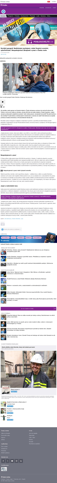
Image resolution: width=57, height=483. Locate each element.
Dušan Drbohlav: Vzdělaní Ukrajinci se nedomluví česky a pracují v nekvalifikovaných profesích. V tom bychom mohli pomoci (26, 197)
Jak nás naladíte (33, 433)
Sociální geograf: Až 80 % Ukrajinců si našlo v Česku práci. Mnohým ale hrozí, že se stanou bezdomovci (28, 128)
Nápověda (31, 435)
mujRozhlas (4, 234)
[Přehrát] (2, 102)
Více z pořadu (5, 313)
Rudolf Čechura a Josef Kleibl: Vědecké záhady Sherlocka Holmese (26, 278)
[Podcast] (1, 107)
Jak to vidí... (4, 54)
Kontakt (31, 441)
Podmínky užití (17, 479)
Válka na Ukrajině (5, 433)
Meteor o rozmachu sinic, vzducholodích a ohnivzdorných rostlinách (27, 285)
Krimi (13, 237)
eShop (3, 439)
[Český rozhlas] (5, 1)
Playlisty (32, 16)
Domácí (3, 16)
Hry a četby (5, 237)
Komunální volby (5, 435)
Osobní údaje (9, 479)
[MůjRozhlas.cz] (3, 61)
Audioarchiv (48, 7)
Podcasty (3, 450)
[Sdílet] (4, 107)
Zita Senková (7, 218)
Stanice (3, 437)
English (23, 479)
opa (22, 218)
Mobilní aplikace (5, 452)
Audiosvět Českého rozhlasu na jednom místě (11, 244)
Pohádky (20, 237)
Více (49, 16)
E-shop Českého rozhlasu (9, 344)
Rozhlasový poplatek (34, 443)
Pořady (17, 16)
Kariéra (31, 439)
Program (41, 7)
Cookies (3, 479)
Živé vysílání (36, 237)
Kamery (54, 7)
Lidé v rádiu (32, 437)
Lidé (38, 16)
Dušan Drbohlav (16, 218)
